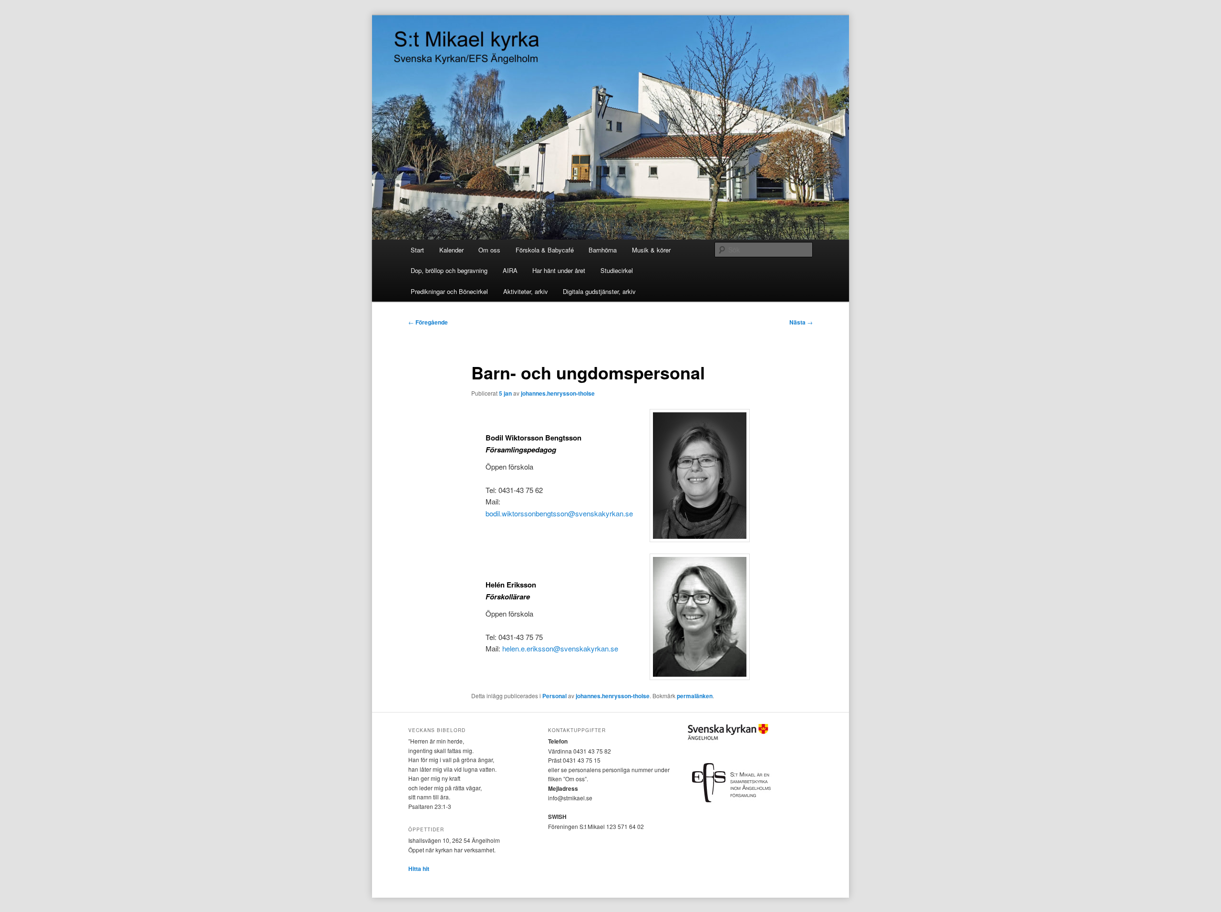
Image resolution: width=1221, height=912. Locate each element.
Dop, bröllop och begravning (449, 270)
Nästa (801, 322)
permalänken (695, 696)
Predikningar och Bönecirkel (449, 291)
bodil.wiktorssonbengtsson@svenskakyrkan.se (559, 513)
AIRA (510, 270)
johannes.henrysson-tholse (558, 393)
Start (417, 249)
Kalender (451, 249)
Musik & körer (651, 249)
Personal (554, 696)
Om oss (489, 249)
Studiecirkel (616, 270)
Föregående (428, 322)
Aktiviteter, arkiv (525, 291)
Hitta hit (418, 868)
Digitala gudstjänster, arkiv (599, 291)
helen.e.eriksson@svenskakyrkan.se (560, 648)
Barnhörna (603, 249)
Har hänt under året (558, 270)
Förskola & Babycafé (545, 249)
